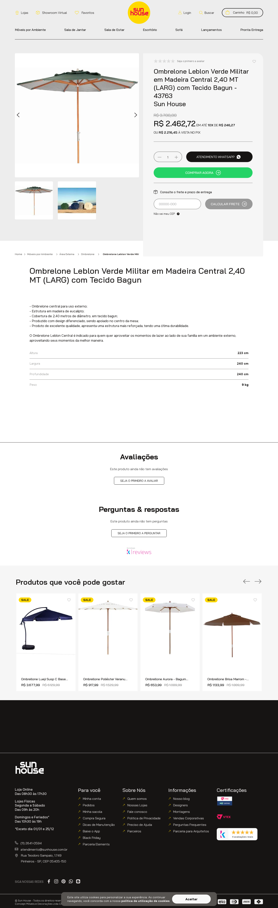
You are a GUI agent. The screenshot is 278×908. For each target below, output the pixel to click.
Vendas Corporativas (188, 818)
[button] (206, 13)
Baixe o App (91, 831)
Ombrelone (87, 254)
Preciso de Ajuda (139, 825)
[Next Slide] (258, 581)
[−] (159, 157)
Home (18, 254)
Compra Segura (94, 818)
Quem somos (137, 799)
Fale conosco (137, 812)
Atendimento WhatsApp (215, 157)
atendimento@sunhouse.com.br (44, 849)
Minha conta (92, 799)
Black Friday (92, 838)
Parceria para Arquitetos (191, 831)
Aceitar (191, 899)
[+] (176, 157)
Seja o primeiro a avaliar (139, 481)
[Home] (29, 768)
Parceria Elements (96, 844)
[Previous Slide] (247, 581)
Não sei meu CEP (164, 213)
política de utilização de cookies (145, 901)
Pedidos (89, 805)
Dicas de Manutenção (99, 825)
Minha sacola (92, 812)
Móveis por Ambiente (40, 254)
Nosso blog (181, 799)
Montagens (181, 812)
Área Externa (66, 254)
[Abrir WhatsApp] (268, 898)
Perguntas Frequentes (189, 825)
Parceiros (134, 831)
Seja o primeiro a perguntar (139, 533)
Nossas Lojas (137, 805)
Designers (180, 805)
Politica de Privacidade (144, 818)
